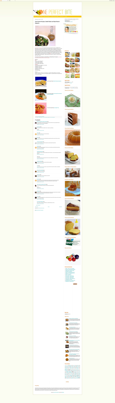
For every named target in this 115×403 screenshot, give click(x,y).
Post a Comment (38, 205)
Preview (66, 21)
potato (72, 373)
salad (51, 117)
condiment (76, 367)
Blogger (63, 392)
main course (68, 371)
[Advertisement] (57, 5)
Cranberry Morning (39, 161)
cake (74, 366)
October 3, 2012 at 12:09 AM (40, 124)
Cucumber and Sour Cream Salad (73, 331)
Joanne (38, 196)
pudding (76, 373)
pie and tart (77, 372)
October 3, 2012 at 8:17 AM (40, 154)
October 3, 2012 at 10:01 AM (40, 167)
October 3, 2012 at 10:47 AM (40, 172)
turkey (72, 377)
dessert (66, 369)
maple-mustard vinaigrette (47, 117)
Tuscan (66, 365)
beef (77, 365)
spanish (78, 376)
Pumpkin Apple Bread (71, 358)
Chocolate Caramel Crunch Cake (73, 322)
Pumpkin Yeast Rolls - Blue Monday (73, 318)
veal (75, 377)
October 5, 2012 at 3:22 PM (40, 203)
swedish (66, 377)
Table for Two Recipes (47, 16)
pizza (65, 373)
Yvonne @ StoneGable (40, 141)
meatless (75, 371)
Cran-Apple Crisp (56, 107)
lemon (76, 370)
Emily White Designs (56, 392)
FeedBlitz (71, 21)
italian (70, 370)
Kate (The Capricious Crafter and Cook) (42, 121)
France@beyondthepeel (40, 201)
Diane (38, 137)
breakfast (70, 366)
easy (43, 117)
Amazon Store (62, 16)
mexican (79, 371)
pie (74, 372)
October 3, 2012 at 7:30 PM (40, 188)
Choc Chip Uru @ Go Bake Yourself (41, 184)
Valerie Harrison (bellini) (40, 170)
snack (69, 376)
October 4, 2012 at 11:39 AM (40, 199)
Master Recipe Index (39, 16)
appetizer (69, 365)
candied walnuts (40, 117)
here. (74, 30)
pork (68, 373)
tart (69, 377)
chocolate (66, 367)
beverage (66, 366)
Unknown (38, 146)
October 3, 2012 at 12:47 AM (40, 130)
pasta (71, 372)
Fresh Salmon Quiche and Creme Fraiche (74, 349)
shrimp (71, 375)
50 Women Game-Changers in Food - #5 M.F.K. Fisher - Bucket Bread (74, 354)
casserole (79, 366)
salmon (79, 374)
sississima (38, 174)
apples (38, 117)
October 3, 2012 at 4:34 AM (40, 139)
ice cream (66, 370)
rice (72, 374)
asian (74, 365)
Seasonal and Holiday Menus (54, 16)
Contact (66, 16)
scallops (68, 375)
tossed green (53, 117)
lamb (73, 370)
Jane (37, 165)
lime (79, 370)
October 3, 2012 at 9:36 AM (40, 163)
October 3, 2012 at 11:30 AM (40, 176)
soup (73, 376)
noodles (67, 372)
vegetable (78, 377)
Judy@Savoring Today (40, 151)
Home (35, 16)
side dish (75, 375)
